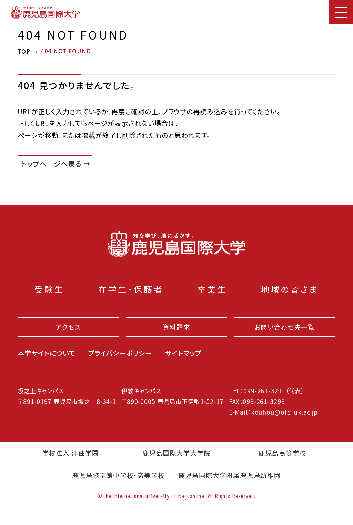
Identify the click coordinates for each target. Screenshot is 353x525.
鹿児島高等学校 (282, 453)
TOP (24, 51)
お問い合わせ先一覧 (284, 326)
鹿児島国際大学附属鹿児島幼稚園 (230, 475)
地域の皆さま (290, 289)
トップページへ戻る (51, 164)
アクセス (68, 326)
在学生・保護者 (131, 289)
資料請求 (176, 326)
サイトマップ (183, 353)
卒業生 (212, 289)
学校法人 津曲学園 (70, 453)
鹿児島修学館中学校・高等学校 (118, 475)
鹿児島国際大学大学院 (176, 453)
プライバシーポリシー (120, 353)
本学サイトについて (46, 353)
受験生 (49, 289)
